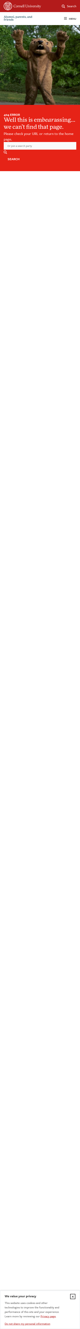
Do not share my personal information (27, 1324)
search (14, 159)
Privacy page (48, 1316)
